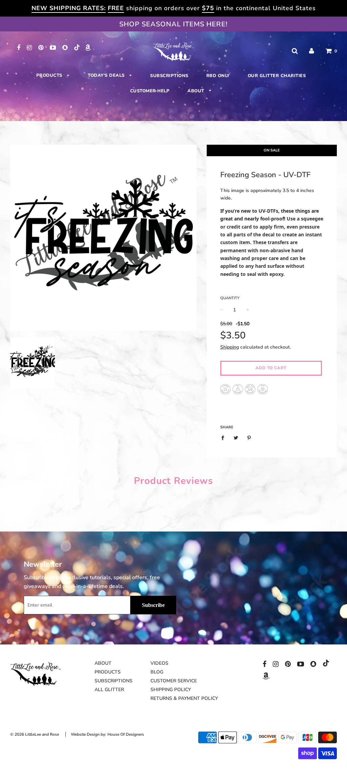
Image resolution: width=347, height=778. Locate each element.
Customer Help (150, 91)
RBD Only (218, 76)
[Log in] (311, 51)
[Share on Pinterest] (249, 438)
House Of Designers (125, 734)
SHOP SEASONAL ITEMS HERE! (173, 24)
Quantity (230, 298)
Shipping (229, 347)
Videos (159, 663)
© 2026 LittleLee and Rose (34, 734)
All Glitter (109, 689)
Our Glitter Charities (277, 76)
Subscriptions (169, 76)
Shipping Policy (170, 689)
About (196, 91)
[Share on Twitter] (236, 438)
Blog (156, 672)
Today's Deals (107, 75)
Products (50, 75)
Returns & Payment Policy (184, 698)
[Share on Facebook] (224, 438)
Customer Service (173, 681)
